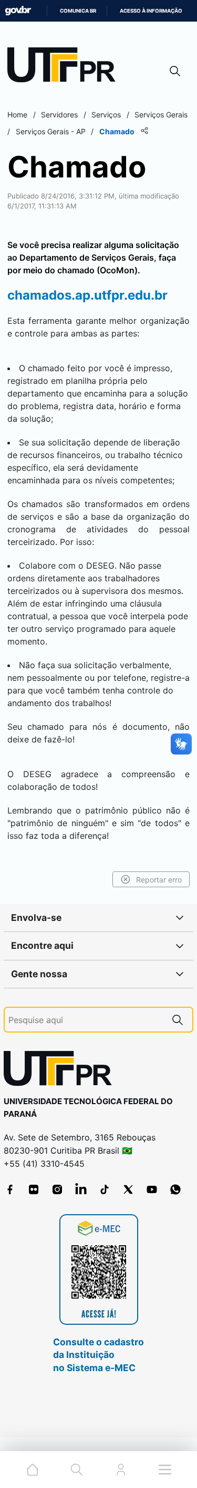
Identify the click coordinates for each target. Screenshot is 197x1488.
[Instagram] (57, 1189)
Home (17, 114)
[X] (128, 1189)
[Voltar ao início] (61, 1070)
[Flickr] (33, 1189)
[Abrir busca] (175, 71)
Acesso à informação (151, 11)
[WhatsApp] (175, 1189)
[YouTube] (152, 1189)
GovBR (18, 11)
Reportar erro (159, 879)
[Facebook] (10, 1189)
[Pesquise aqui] (177, 1019)
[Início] (65, 67)
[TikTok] (104, 1189)
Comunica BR (78, 11)
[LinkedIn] (81, 1189)
